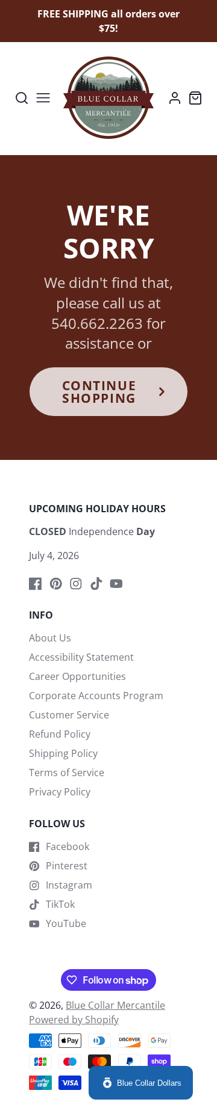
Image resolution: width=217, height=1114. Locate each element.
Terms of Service (66, 772)
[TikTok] (96, 583)
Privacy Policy (59, 791)
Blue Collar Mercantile (115, 1005)
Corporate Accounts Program (96, 695)
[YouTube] (116, 583)
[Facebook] (35, 583)
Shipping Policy (63, 753)
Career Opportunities (77, 676)
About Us (50, 637)
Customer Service (69, 714)
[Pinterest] (56, 583)
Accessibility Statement (81, 657)
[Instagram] (76, 583)
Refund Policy (59, 734)
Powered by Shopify (74, 1019)
